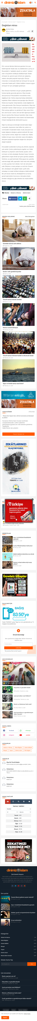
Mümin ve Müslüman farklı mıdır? (23, 704)
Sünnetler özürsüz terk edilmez (12, 243)
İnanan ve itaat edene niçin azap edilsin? (22, 563)
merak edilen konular (18, 955)
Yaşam (11, 750)
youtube (28, 735)
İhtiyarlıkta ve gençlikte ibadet (22, 687)
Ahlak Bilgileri (18, 747)
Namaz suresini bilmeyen (10, 327)
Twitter (20, 198)
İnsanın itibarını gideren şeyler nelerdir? (22, 897)
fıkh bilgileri (27, 750)
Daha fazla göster (30, 216)
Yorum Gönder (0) (18, 434)
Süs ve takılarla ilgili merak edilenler (13, 523)
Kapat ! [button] (5, 1017)
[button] (35, 2)
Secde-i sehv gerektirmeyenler (12, 271)
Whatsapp (25, 198)
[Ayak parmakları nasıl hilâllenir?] (7, 698)
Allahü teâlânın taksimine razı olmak (23, 554)
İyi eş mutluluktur (16, 920)
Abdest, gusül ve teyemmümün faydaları (23, 912)
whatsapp (28, 730)
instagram (11, 735)
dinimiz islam (12, 22)
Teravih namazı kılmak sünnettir (12, 299)
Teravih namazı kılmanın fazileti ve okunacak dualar (18, 355)
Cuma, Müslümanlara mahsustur (23, 545)
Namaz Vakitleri (23, 1010)
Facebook (14, 198)
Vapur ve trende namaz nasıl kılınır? (13, 383)
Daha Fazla (27, 1013)
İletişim (14, 1010)
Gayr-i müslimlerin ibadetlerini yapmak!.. (22, 538)
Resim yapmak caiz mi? (9, 976)
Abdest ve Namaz (16, 193)
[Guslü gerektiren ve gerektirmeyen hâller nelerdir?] (7, 714)
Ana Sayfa (4, 22)
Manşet (5, 750)
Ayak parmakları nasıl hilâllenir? (22, 696)
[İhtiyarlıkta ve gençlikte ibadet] (7, 689)
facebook (11, 730)
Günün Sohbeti (28, 747)
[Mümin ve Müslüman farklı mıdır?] (7, 706)
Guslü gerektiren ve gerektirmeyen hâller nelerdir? (23, 713)
